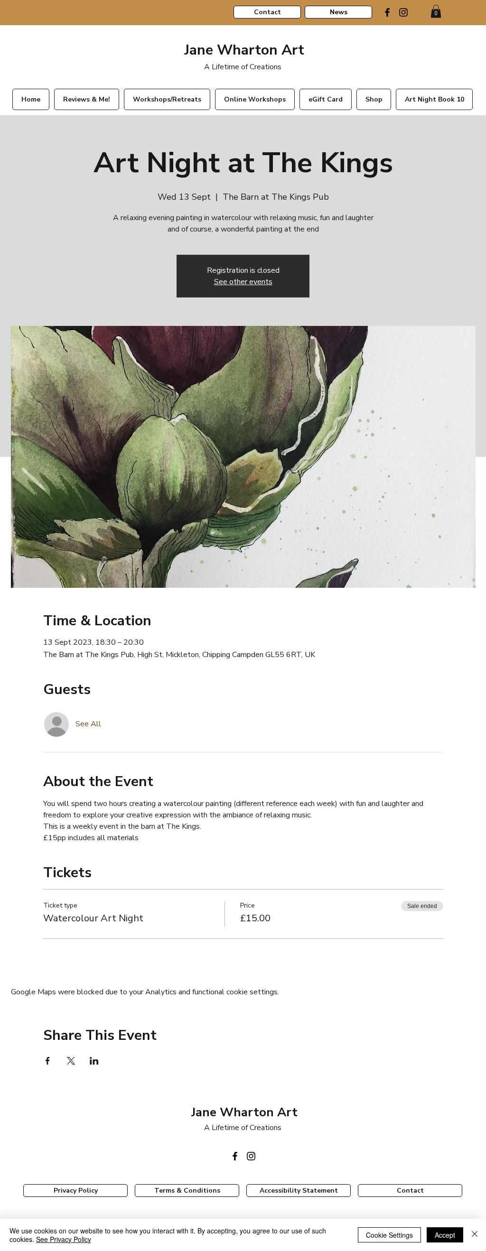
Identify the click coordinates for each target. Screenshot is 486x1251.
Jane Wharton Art (242, 50)
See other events (243, 282)
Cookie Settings (389, 1235)
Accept (445, 1235)
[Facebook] (387, 12)
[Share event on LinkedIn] (94, 1061)
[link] (435, 11)
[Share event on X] (70, 1061)
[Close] (474, 1234)
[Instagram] (403, 12)
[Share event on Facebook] (47, 1061)
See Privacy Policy (63, 1239)
